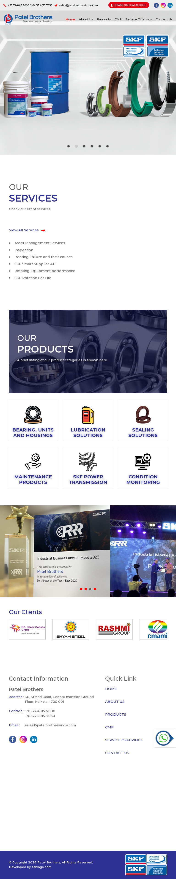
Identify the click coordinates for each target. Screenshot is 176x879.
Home (70, 19)
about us (86, 19)
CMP (118, 19)
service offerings (138, 19)
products (104, 19)
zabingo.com (42, 867)
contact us (164, 19)
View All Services (24, 230)
